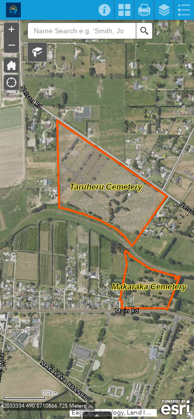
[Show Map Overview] (190, 415)
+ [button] (11, 29)
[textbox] (81, 30)
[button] (37, 52)
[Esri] (175, 408)
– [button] (11, 44)
